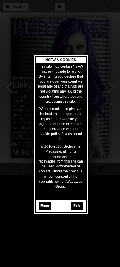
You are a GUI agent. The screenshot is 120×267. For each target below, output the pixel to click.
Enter (45, 206)
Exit (76, 206)
